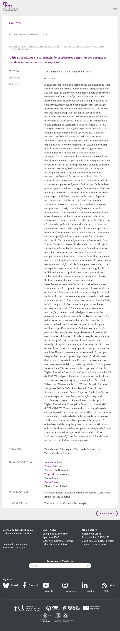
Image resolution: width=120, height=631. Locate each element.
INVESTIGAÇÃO (17, 46)
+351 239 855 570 (57, 544)
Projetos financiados (30, 34)
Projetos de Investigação (44, 46)
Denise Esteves (52, 466)
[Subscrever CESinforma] (87, 565)
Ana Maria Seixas (54, 462)
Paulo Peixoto (52, 482)
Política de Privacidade (15, 544)
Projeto (15, 23)
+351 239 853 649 (96, 544)
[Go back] (10, 34)
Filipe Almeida (52, 474)
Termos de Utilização (14, 547)
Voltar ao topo (107, 513)
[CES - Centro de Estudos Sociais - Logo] (10, 5)
